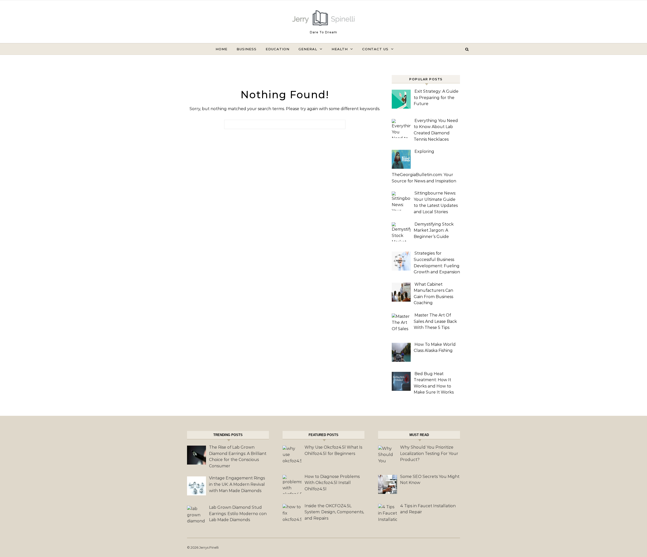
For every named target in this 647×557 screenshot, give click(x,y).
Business (247, 49)
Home (221, 49)
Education (277, 49)
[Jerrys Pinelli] (323, 19)
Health (340, 49)
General (307, 49)
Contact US (375, 49)
